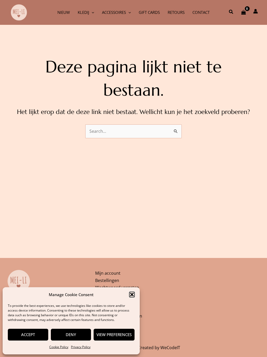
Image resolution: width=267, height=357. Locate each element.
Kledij (83, 12)
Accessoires (114, 12)
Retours (176, 12)
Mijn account (107, 273)
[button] (132, 294)
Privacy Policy (80, 347)
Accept (28, 334)
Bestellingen (107, 280)
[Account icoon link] (255, 11)
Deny (71, 334)
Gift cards (149, 12)
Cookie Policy (58, 347)
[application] (91, 12)
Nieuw (63, 12)
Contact (201, 12)
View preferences (114, 334)
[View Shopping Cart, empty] (243, 12)
